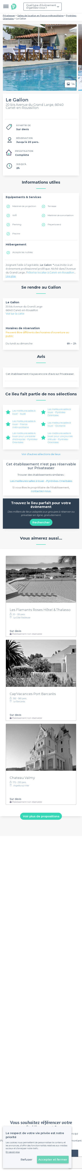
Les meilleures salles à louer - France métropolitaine (23, 424)
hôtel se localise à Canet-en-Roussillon (50, 272)
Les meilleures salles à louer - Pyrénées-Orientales (59, 412)
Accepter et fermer (52, 1159)
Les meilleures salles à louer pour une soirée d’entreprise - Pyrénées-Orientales (25, 438)
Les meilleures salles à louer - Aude (23, 412)
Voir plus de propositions (41, 816)
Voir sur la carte (15, 313)
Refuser (26, 1159)
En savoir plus (13, 1152)
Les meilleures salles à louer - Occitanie (59, 424)
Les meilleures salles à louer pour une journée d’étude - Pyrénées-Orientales (60, 438)
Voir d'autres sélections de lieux (41, 454)
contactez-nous (41, 491)
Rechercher (41, 522)
